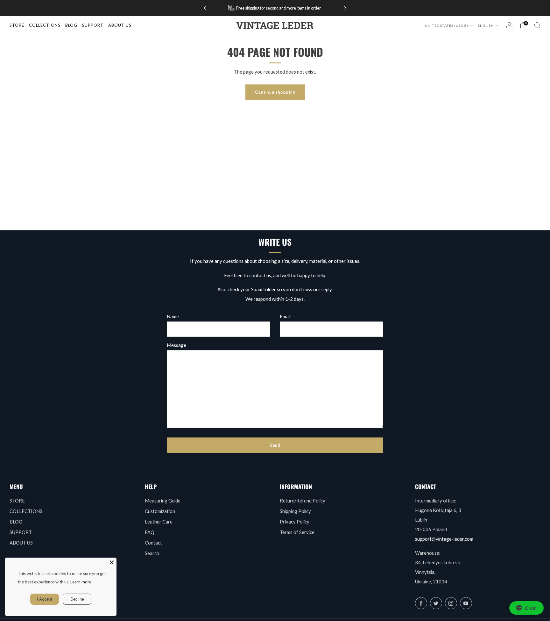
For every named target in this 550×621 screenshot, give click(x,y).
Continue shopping (275, 92)
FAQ (149, 532)
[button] (526, 608)
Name (173, 316)
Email (285, 316)
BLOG (16, 521)
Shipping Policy (295, 511)
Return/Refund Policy (302, 500)
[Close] (112, 562)
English (486, 25)
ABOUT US (21, 542)
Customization (160, 511)
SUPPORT (21, 532)
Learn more (80, 581)
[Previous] (205, 8)
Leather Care (159, 521)
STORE (17, 25)
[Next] (345, 8)
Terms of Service (297, 532)
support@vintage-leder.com (444, 539)
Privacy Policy (294, 521)
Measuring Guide (162, 500)
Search (152, 553)
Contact (153, 542)
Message (176, 345)
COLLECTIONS (44, 25)
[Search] (537, 25)
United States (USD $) (447, 25)
